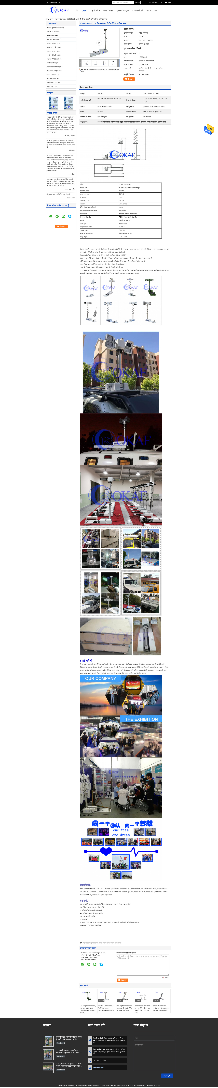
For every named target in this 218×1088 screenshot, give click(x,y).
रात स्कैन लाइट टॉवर (53, 39)
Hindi (169, 3)
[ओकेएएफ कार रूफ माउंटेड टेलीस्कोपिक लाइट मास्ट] (99, 43)
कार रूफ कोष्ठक (51, 78)
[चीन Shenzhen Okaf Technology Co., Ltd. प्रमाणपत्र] (53, 103)
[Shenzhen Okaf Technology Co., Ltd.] (60, 10)
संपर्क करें (130, 79)
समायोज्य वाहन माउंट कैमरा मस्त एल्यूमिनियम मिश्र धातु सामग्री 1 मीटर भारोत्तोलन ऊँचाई (142, 1009)
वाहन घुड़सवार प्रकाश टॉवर (90, 943)
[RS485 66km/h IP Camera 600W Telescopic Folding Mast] (95, 63)
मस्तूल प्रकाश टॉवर (104, 943)
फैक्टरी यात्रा (108, 10)
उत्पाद (84, 10)
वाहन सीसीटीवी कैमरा (53, 67)
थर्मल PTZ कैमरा (51, 51)
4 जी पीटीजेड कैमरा (52, 55)
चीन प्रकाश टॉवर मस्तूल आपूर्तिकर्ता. (78, 1085)
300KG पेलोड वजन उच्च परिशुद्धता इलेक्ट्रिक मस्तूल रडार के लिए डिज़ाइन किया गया (68, 1051)
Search (137, 3)
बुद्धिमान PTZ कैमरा (52, 59)
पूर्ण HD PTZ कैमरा (52, 47)
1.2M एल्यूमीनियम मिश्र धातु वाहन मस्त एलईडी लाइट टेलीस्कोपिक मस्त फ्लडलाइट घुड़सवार (87, 1009)
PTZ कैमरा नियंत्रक (52, 71)
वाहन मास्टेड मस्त (60, 19)
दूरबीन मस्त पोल (51, 32)
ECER (158, 1085)
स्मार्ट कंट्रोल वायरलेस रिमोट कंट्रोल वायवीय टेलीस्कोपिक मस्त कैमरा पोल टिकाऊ (124, 1008)
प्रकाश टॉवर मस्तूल (116, 943)
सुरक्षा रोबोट (50, 86)
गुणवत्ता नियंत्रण (123, 10)
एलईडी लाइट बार (52, 82)
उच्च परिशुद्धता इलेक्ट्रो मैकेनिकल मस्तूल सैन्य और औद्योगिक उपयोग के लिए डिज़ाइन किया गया (68, 1038)
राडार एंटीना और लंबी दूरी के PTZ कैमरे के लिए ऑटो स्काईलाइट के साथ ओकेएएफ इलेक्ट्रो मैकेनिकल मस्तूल (69, 1065)
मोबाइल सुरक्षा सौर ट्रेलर (54, 28)
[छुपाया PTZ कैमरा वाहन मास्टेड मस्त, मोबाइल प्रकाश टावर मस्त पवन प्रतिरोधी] (161, 996)
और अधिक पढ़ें (61, 1043)
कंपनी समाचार (152, 10)
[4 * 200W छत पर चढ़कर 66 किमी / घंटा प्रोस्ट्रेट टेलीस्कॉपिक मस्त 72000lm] (106, 996)
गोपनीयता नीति (63, 1085)
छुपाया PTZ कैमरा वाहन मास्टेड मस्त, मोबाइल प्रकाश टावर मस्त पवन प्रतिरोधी (161, 1008)
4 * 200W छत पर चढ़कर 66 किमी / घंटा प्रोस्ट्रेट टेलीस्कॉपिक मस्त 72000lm (106, 1008)
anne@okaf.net (55, 3)
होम (77, 10)
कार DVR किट (51, 75)
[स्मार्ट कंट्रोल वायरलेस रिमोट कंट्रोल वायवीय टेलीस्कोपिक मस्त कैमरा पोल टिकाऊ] (125, 996)
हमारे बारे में (96, 10)
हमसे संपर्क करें (137, 10)
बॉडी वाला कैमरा (51, 63)
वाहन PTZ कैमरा (51, 43)
